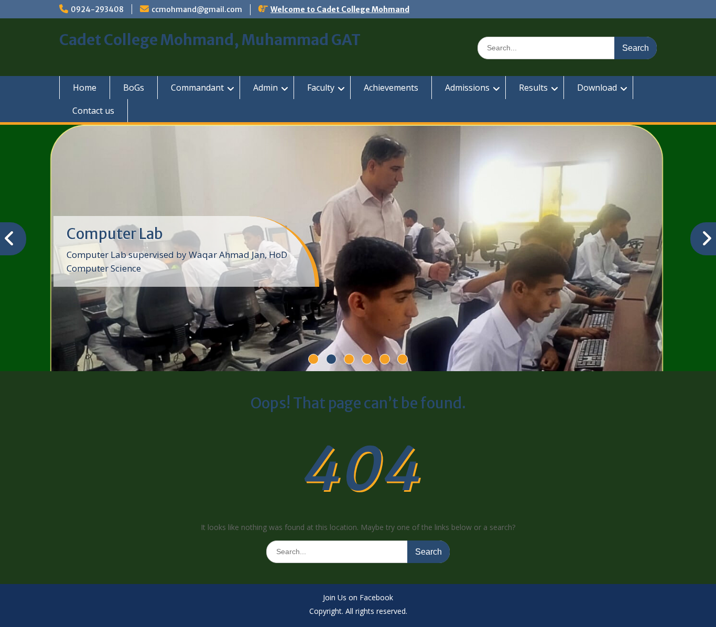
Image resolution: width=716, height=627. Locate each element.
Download (597, 87)
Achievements (391, 87)
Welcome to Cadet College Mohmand (339, 9)
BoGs (133, 87)
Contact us (93, 110)
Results (533, 87)
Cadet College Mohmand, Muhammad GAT (210, 39)
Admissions (467, 87)
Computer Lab (115, 233)
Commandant (197, 87)
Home (84, 87)
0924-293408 (97, 9)
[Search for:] (567, 47)
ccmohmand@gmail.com (196, 9)
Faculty (320, 87)
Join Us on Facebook (358, 598)
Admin (265, 87)
